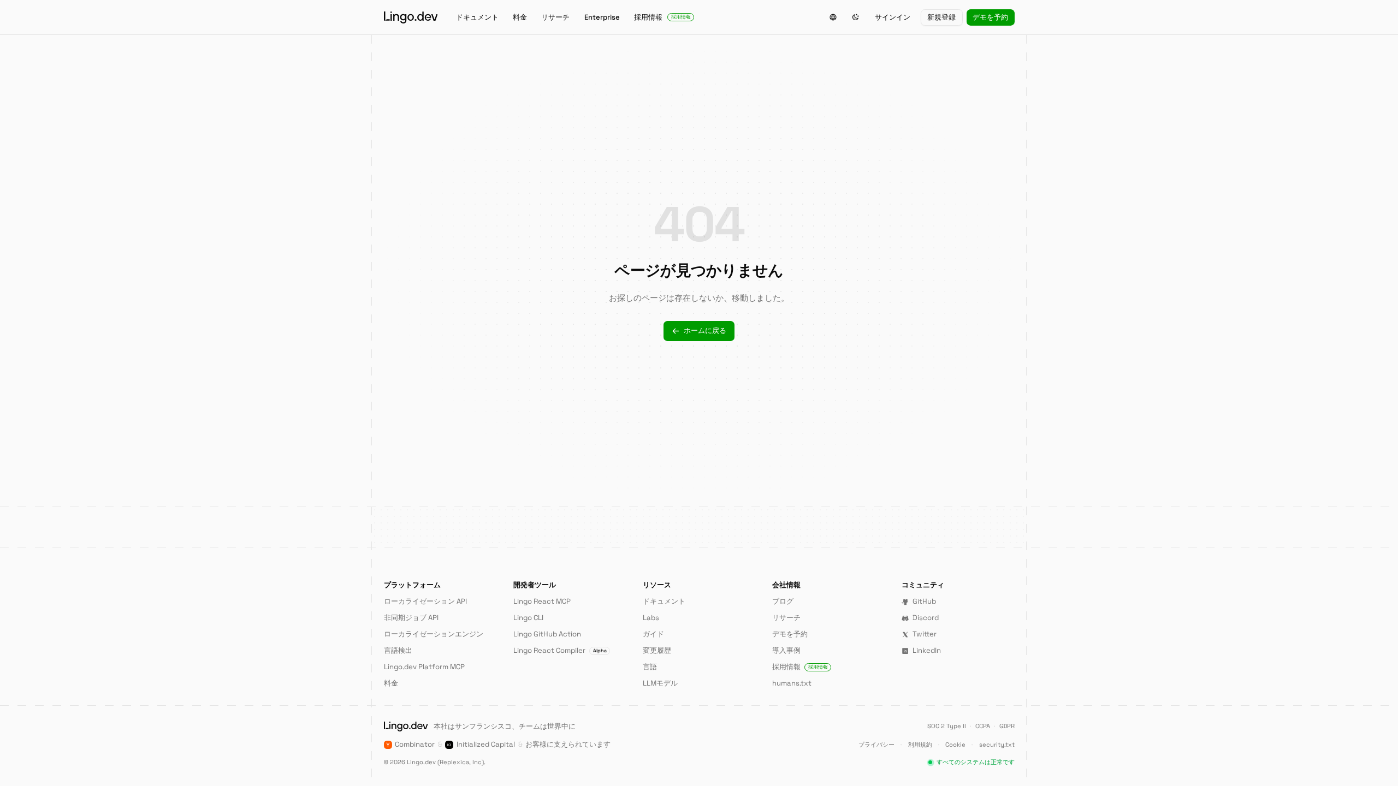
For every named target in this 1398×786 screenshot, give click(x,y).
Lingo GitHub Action (547, 634)
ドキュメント (477, 17)
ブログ (782, 601)
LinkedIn (927, 650)
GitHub (924, 601)
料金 (520, 17)
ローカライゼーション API (425, 601)
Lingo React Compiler (560, 650)
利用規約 (920, 744)
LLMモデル (660, 683)
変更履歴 (657, 650)
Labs (651, 617)
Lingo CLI (528, 617)
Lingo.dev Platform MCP (424, 666)
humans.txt (791, 683)
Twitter (925, 634)
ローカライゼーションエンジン (433, 634)
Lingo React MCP (542, 601)
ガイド (653, 634)
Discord (926, 617)
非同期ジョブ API (411, 617)
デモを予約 (990, 17)
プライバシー (876, 744)
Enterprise (602, 17)
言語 (650, 666)
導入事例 (786, 650)
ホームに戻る (705, 330)
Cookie (955, 744)
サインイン (892, 17)
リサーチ (555, 17)
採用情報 (662, 17)
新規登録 (941, 17)
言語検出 (398, 650)
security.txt (997, 744)
